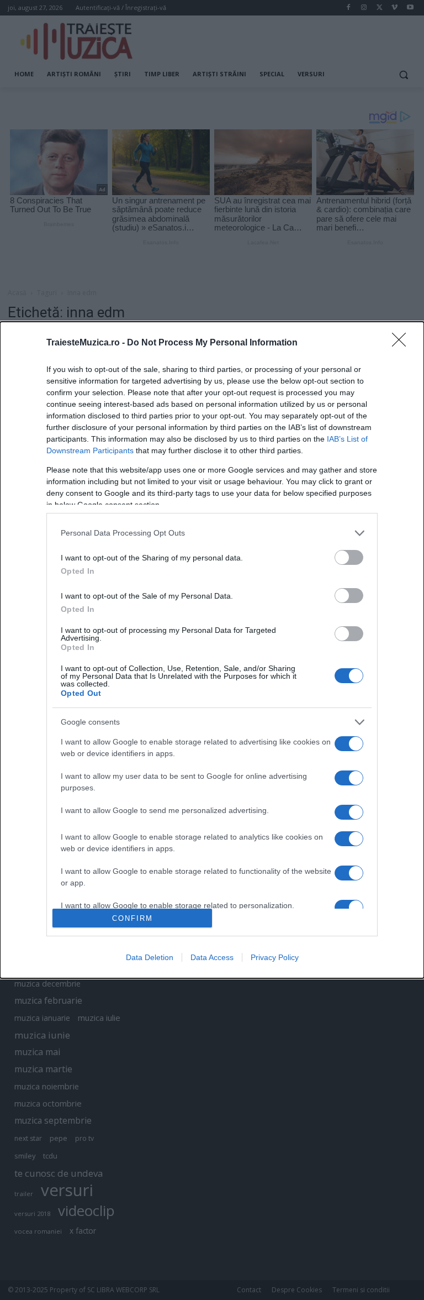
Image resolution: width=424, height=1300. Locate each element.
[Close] (402, 343)
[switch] (349, 557)
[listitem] (212, 533)
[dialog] (212, 650)
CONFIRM (132, 918)
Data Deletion (149, 957)
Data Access (212, 957)
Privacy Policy (275, 957)
